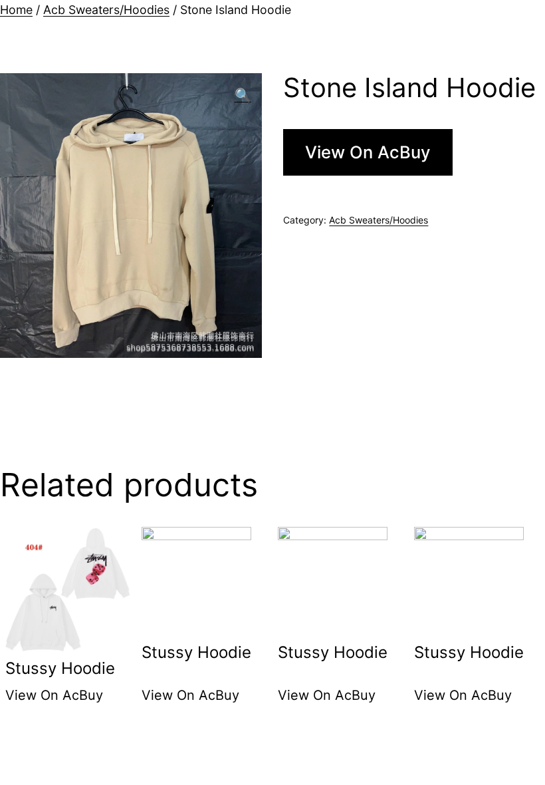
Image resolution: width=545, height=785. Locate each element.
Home (16, 10)
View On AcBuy (368, 152)
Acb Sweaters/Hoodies (106, 10)
